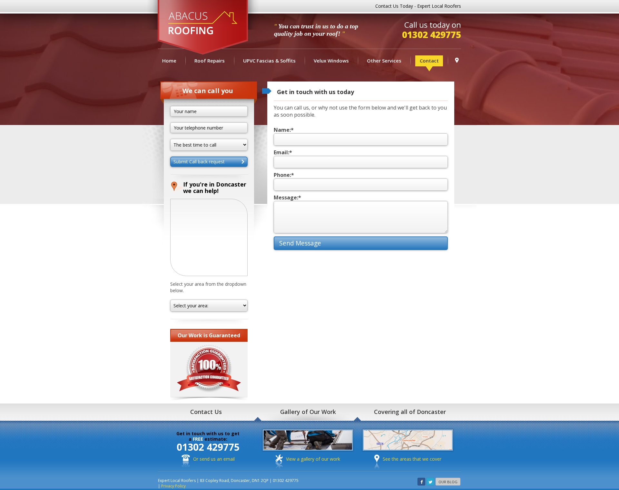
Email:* (283, 152)
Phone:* (284, 174)
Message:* (287, 197)
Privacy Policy (173, 486)
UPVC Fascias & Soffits (269, 60)
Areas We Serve (457, 59)
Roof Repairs (209, 60)
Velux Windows (331, 60)
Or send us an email (214, 459)
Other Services (384, 60)
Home (169, 60)
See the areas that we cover (412, 459)
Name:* (284, 129)
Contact (429, 60)
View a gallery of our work (313, 459)
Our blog (447, 481)
